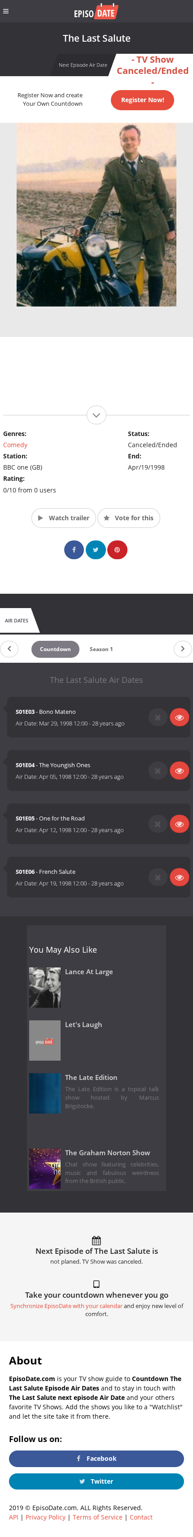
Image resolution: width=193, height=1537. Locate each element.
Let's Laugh (83, 1024)
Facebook (101, 1458)
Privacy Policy (46, 1517)
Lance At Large (89, 971)
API (13, 1517)
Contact (141, 1517)
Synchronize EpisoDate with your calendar (66, 1306)
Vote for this (133, 518)
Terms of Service (98, 1517)
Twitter (101, 1481)
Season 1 (101, 649)
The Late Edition (91, 1077)
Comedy (15, 444)
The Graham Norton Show (107, 1152)
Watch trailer (68, 518)
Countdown (55, 649)
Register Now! (142, 99)
